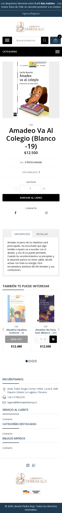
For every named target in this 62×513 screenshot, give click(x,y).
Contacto (7, 419)
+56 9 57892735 (16, 397)
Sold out (16, 339)
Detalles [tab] (42, 234)
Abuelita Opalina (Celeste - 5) (16, 331)
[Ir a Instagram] (27, 465)
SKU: (22, 162)
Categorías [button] (9, 51)
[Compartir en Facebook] (15, 212)
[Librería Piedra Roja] (30, 26)
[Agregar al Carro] (53, 339)
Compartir (31, 208)
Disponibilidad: (30, 172)
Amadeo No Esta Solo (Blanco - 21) (45, 331)
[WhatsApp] (33, 465)
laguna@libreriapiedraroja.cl (22, 402)
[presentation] (3, 329)
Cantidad (31, 182)
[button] (26, 361)
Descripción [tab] (22, 234)
